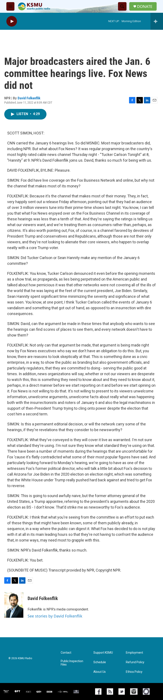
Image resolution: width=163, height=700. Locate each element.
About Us (99, 671)
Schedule (99, 662)
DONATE (144, 6)
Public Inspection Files (72, 663)
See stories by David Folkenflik (55, 616)
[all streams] (156, 21)
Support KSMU (103, 652)
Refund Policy (135, 662)
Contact (66, 652)
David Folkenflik (29, 98)
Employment (134, 652)
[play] (11, 21)
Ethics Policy (134, 671)
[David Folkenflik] (13, 605)
